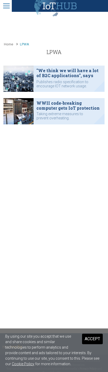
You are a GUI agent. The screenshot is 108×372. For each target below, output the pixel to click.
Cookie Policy (23, 364)
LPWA (24, 44)
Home (8, 44)
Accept (92, 338)
